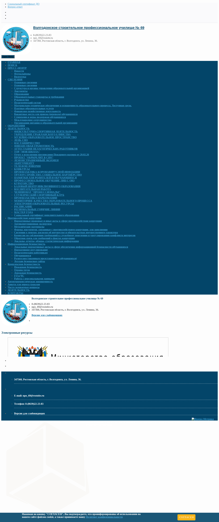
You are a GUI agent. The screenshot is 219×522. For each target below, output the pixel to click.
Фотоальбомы (22, 73)
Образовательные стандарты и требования (39, 97)
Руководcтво (21, 99)
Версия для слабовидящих (47, 315)
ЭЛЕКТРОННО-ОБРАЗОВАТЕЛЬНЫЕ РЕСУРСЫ (44, 203)
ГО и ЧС (19, 275)
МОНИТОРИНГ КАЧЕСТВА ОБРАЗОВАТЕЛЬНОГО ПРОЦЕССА (53, 200)
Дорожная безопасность (28, 272)
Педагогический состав (27, 102)
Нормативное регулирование (31, 249)
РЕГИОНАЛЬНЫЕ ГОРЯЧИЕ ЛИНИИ (37, 209)
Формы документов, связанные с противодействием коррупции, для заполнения (61, 229)
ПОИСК (12, 65)
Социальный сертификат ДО (23, 4)
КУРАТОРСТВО (24, 183)
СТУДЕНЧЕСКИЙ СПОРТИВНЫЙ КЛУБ (39, 195)
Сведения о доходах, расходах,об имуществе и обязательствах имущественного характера (66, 232)
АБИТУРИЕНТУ (24, 163)
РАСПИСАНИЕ (23, 206)
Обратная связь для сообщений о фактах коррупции (44, 238)
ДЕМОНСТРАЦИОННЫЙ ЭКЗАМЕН (36, 160)
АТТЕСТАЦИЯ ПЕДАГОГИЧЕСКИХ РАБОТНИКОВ (46, 148)
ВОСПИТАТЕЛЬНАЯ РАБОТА (32, 189)
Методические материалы (29, 226)
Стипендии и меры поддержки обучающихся (40, 117)
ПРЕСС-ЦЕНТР (17, 68)
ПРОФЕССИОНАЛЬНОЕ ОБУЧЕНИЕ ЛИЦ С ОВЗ (44, 180)
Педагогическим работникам (31, 252)
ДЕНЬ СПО (21, 140)
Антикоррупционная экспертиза (33, 223)
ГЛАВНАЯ (14, 62)
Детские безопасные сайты (29, 261)
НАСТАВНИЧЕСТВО (27, 143)
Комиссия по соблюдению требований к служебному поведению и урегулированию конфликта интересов (74, 235)
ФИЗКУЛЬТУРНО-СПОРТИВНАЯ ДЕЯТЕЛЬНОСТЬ (46, 131)
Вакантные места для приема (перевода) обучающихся (46, 114)
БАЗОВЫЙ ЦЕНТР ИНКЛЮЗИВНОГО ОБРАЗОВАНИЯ (47, 186)
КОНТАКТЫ (15, 293)
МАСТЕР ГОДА (23, 212)
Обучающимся (22, 255)
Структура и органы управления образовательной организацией (51, 88)
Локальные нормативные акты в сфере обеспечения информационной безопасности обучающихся (71, 247)
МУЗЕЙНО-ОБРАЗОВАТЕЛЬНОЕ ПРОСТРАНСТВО (45, 137)
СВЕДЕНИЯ (15, 79)
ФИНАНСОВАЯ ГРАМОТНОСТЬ (34, 146)
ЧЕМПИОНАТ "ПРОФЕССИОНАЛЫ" (37, 192)
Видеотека (20, 76)
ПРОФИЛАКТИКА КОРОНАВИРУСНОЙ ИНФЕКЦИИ (47, 172)
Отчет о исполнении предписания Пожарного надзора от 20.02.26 (51, 154)
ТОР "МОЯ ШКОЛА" (27, 151)
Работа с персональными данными (34, 278)
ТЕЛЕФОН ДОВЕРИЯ (27, 166)
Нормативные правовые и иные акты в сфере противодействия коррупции (58, 221)
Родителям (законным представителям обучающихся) (45, 258)
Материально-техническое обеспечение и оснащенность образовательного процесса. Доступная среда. (73, 105)
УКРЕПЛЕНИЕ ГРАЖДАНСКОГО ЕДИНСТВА (42, 134)
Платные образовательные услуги (34, 108)
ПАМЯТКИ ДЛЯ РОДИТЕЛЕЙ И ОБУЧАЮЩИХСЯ (45, 177)
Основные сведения (25, 82)
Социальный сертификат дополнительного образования (46, 215)
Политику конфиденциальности (104, 517)
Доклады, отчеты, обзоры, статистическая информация (46, 241)
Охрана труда (22, 270)
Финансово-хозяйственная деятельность (37, 111)
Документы (21, 91)
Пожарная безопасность (28, 267)
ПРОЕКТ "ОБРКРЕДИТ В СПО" (33, 157)
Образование (21, 94)
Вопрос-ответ (15, 6)
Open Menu (8, 56)
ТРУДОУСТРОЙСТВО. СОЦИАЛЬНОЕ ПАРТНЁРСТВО (48, 174)
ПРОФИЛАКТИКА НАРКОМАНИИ (35, 197)
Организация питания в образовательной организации (45, 122)
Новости (19, 71)
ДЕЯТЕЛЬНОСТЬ (19, 128)
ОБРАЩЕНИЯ (16, 125)
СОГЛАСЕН (186, 517)
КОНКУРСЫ (22, 169)
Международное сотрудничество (32, 120)
